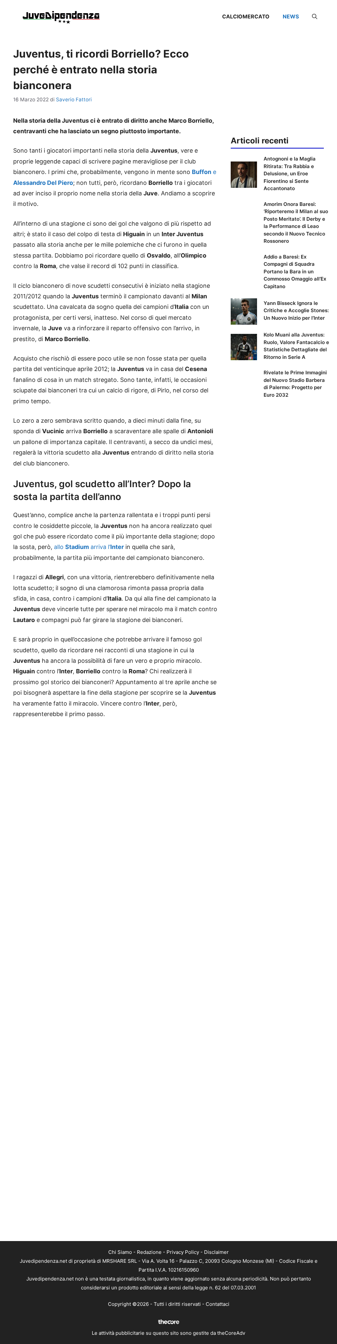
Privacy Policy (183, 1252)
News (291, 16)
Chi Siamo (120, 1252)
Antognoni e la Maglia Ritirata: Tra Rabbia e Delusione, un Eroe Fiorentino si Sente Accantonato (290, 173)
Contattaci (217, 1304)
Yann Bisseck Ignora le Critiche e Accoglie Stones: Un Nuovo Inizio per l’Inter (296, 310)
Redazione (149, 1252)
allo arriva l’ (89, 546)
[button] (314, 16)
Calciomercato (246, 16)
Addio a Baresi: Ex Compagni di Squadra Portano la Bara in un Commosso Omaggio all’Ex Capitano (295, 271)
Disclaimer (216, 1252)
